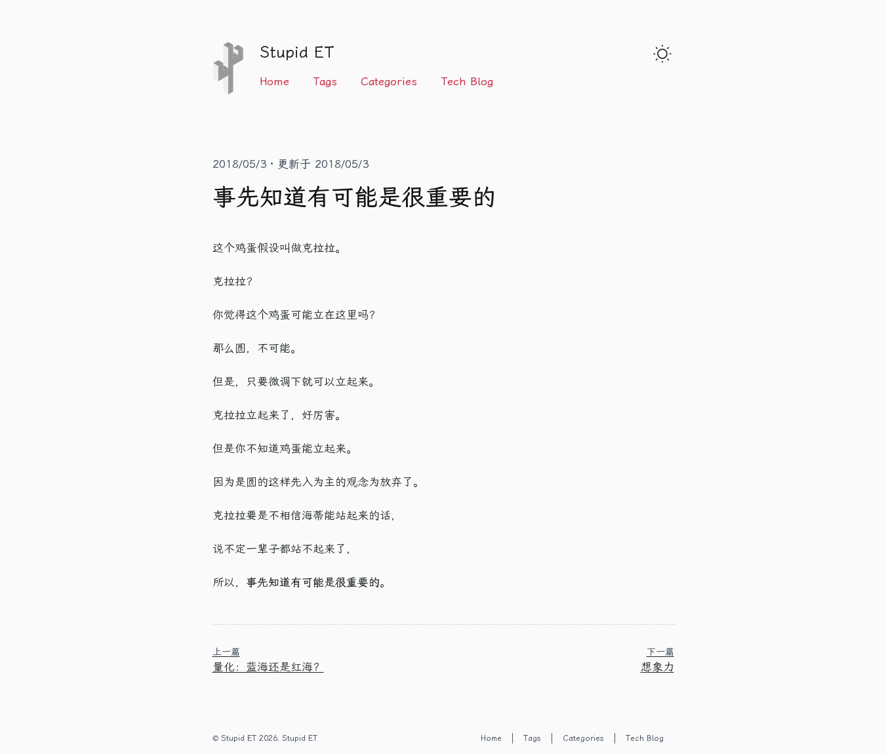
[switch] (662, 54)
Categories (389, 81)
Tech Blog (467, 81)
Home (274, 81)
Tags (325, 81)
